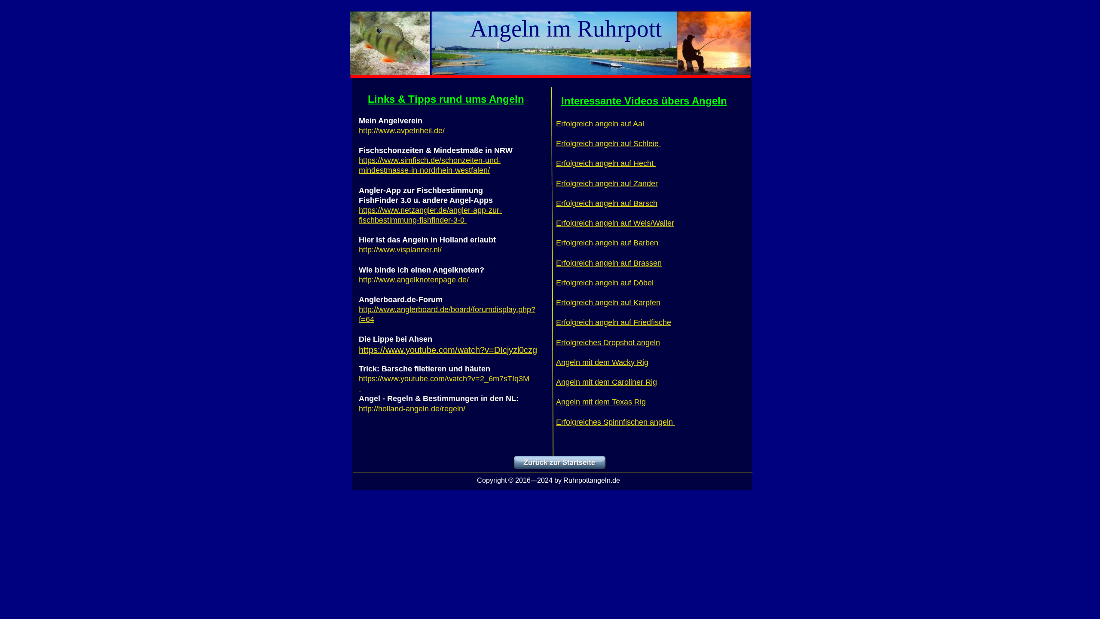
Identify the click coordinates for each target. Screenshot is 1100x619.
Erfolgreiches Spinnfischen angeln (615, 422)
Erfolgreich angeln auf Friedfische (613, 322)
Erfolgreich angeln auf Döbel (605, 283)
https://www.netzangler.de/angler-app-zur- (430, 210)
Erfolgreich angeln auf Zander (607, 183)
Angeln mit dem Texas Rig (601, 402)
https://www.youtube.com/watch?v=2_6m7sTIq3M (444, 378)
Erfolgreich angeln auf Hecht (606, 163)
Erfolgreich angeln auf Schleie (608, 143)
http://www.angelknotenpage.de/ (414, 280)
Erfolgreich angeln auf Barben (607, 243)
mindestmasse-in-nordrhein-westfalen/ (424, 170)
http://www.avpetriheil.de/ (402, 130)
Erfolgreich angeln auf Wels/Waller (615, 223)
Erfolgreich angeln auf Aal (601, 124)
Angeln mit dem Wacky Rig (602, 362)
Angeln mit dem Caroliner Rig (606, 382)
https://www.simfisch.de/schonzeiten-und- (430, 160)
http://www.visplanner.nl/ (400, 249)
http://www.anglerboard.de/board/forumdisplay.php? (447, 309)
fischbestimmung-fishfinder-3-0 (413, 220)
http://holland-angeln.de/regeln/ (412, 408)
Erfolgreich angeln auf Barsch (606, 203)
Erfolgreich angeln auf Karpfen (608, 302)
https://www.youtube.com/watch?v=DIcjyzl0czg (448, 350)
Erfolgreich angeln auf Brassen (609, 263)
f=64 (366, 319)
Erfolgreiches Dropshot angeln (608, 342)
